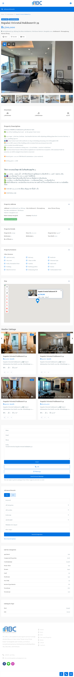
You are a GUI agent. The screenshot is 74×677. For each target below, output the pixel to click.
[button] (41, 304)
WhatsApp (38, 471)
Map (5, 281)
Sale (6, 19)
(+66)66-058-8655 (9, 655)
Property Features (10, 250)
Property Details (9, 229)
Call (38, 467)
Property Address (10, 204)
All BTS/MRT (9, 520)
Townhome (7, 588)
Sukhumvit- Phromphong (61, 31)
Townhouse (7, 592)
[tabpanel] (37, 519)
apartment (7, 554)
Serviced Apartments (9, 584)
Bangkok (15, 215)
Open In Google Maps (10, 219)
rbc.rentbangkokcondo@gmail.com (15, 658)
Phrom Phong (5, 33)
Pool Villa (6, 580)
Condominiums (10, 14)
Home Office (7, 565)
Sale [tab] (13, 495)
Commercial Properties (10, 558)
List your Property (45, 637)
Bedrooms (8, 515)
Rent (3, 19)
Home (2, 14)
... (32, 364)
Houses (6, 569)
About (42, 642)
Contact (42, 645)
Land (5, 573)
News (41, 640)
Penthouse (7, 577)
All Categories (9, 505)
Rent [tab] (7, 495)
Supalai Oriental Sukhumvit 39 (47, 291)
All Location (9, 510)
